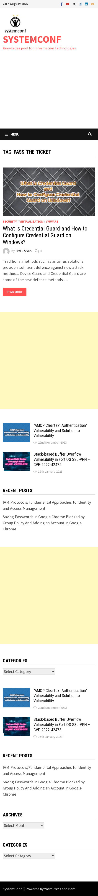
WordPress (52, 888)
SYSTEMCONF (32, 39)
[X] (75, 3)
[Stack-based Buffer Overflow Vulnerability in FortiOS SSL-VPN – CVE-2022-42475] (16, 454)
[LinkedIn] (87, 3)
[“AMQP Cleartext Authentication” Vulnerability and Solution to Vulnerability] (16, 426)
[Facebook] (62, 3)
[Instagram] (81, 3)
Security (10, 221)
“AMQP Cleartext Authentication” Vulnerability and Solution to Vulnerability (60, 430)
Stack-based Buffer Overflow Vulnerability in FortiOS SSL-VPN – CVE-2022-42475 (62, 459)
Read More (15, 292)
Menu (14, 134)
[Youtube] (68, 3)
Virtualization (31, 221)
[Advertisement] (49, 94)
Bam (71, 888)
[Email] (92, 3)
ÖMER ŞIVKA (23, 251)
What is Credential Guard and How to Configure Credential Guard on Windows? (45, 235)
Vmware (52, 221)
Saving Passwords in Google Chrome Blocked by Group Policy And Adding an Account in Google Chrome (44, 523)
